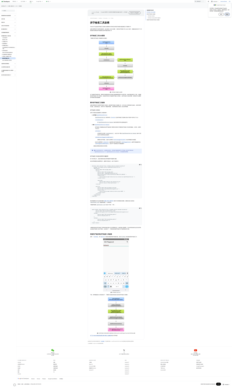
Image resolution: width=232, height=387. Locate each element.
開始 (227, 14)
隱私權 (54, 370)
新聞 (18, 370)
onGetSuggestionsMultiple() (102, 143)
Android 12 (127, 372)
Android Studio (224, 1)
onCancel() (106, 142)
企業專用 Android (21, 364)
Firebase (44, 378)
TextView (96, 236)
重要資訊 (14, 1)
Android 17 (127, 362)
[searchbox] (8, 11)
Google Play (38, 1)
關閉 (221, 14)
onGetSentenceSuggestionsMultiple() (104, 137)
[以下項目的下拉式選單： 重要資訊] (17, 1)
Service (113, 117)
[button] (7, 16)
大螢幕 (90, 362)
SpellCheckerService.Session (102, 124)
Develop (3, 6)
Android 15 (127, 366)
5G (54, 372)
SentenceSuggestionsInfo (119, 139)
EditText (103, 236)
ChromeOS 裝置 (92, 366)
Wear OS (91, 364)
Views (20, 6)
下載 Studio (163, 368)
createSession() (99, 119)
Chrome (38, 378)
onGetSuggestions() (126, 142)
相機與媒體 (55, 368)
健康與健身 (55, 366)
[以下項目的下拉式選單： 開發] (33, 1)
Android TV (91, 370)
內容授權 (102, 341)
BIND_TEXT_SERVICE (108, 200)
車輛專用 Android (92, 368)
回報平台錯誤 (198, 362)
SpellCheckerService (102, 115)
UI (16, 6)
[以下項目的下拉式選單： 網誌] (50, 1)
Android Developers (93, 18)
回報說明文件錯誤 (199, 364)
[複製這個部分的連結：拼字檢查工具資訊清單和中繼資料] (109, 156)
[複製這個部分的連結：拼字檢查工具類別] (101, 110)
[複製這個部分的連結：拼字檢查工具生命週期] (106, 35)
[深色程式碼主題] (139, 164)
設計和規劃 (23, 1)
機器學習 (55, 364)
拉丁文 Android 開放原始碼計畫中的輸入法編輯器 (100, 335)
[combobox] (200, 1)
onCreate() (98, 131)
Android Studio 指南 (164, 362)
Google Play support (200, 366)
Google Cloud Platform (52, 378)
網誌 (48, 1)
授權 (22, 384)
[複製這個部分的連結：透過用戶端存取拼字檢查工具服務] (113, 234)
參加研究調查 (198, 368)
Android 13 (127, 370)
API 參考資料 (163, 366)
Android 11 (127, 373)
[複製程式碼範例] (141, 164)
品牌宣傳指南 (26, 384)
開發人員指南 (163, 364)
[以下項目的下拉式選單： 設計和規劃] (26, 1)
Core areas (11, 6)
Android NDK (163, 370)
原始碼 (19, 368)
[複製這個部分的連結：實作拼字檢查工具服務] (106, 102)
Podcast (19, 373)
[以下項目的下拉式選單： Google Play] (43, 1)
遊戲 (54, 362)
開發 (31, 1)
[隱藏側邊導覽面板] (14, 385)
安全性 (19, 366)
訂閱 (218, 384)
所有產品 (61, 378)
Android (19, 362)
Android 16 (127, 364)
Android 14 (127, 368)
